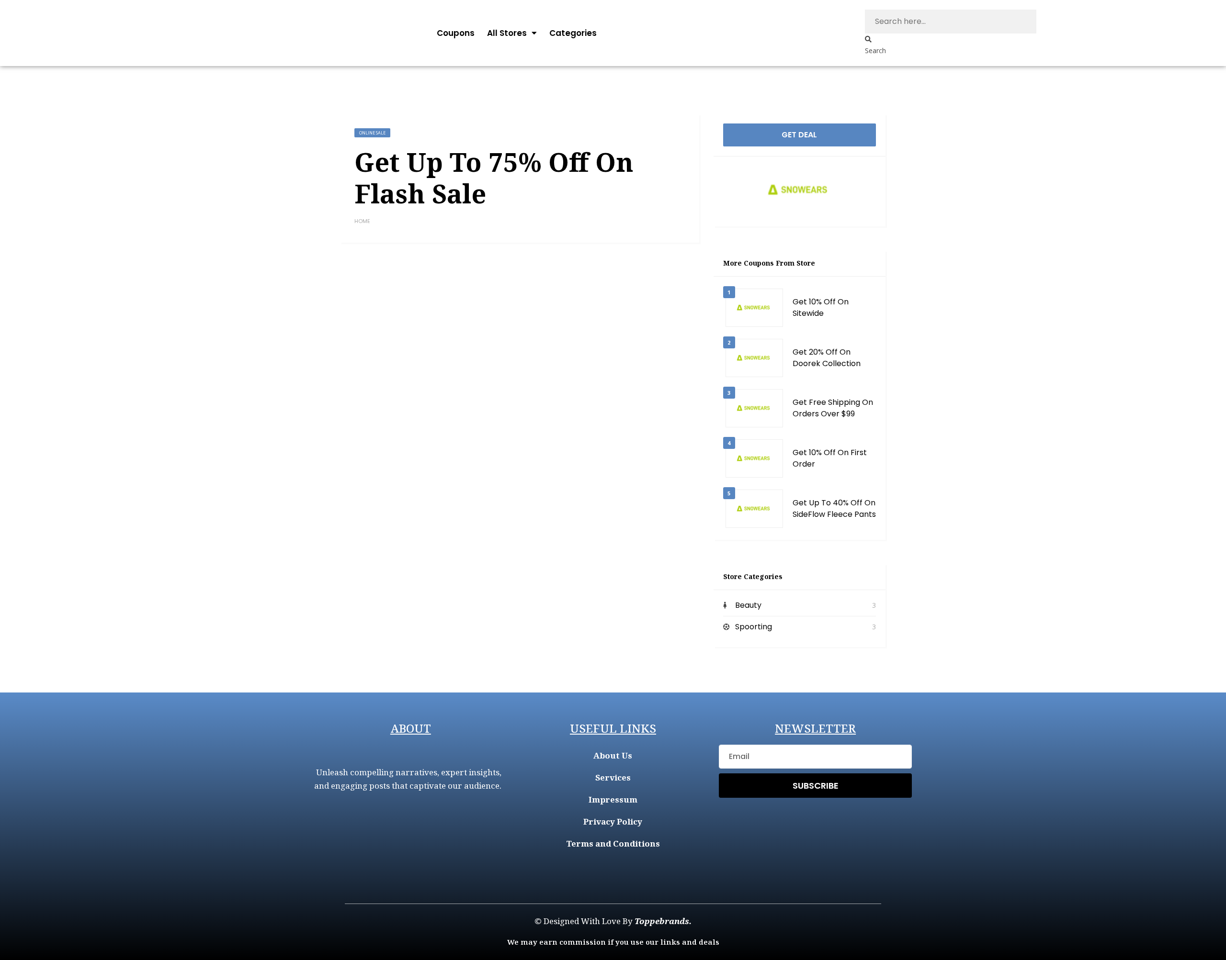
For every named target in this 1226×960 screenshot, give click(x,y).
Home (362, 221)
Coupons (456, 33)
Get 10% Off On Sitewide (821, 307)
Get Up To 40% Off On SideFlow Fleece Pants (834, 508)
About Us (612, 755)
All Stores (507, 33)
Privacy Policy (612, 821)
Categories (573, 33)
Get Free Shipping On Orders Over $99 (833, 408)
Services (613, 777)
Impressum (613, 799)
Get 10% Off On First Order (830, 458)
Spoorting (753, 626)
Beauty (748, 605)
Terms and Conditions (613, 843)
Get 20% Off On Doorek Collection (827, 357)
